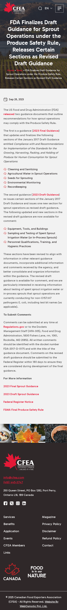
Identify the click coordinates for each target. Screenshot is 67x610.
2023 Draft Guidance (45, 194)
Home (10, 70)
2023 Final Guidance (46, 130)
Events (8, 538)
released (8, 114)
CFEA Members (14, 545)
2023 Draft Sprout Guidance (21, 394)
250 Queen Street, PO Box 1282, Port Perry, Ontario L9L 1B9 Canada (29, 493)
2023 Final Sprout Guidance (20, 386)
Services (9, 517)
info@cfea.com (13, 477)
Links (6, 552)
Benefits (9, 524)
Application (11, 531)
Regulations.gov (13, 326)
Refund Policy (51, 538)
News (19, 70)
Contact (47, 545)
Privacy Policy (51, 524)
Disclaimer (49, 531)
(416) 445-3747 (13, 482)
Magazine (48, 517)
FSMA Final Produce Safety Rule (23, 409)
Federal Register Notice (18, 401)
